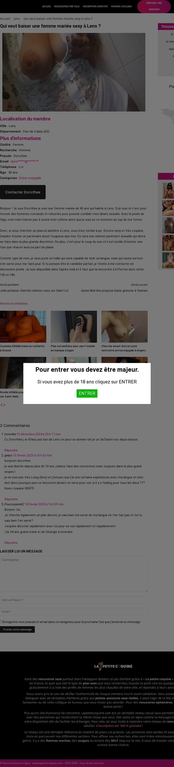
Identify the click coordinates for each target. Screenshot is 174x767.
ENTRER (87, 393)
